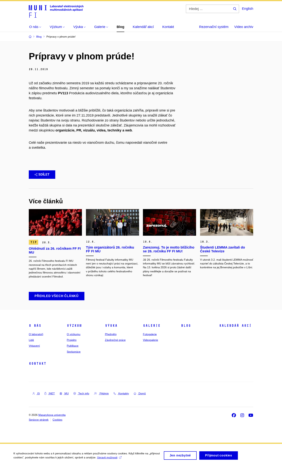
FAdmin (104, 393)
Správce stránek (39, 419)
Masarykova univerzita (52, 414)
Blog (186, 325)
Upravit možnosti (107, 457)
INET (51, 393)
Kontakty (123, 393)
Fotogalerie (150, 334)
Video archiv (243, 27)
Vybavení (34, 345)
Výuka (111, 325)
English (247, 9)
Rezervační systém (213, 27)
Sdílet (43, 174)
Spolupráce (74, 351)
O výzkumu (73, 334)
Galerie (151, 325)
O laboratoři (36, 334)
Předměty (111, 334)
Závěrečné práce (115, 339)
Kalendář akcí (235, 325)
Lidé (31, 339)
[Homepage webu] (56, 11)
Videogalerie (150, 339)
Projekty (72, 339)
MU (66, 393)
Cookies (57, 419)
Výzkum (74, 325)
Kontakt (37, 363)
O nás (35, 325)
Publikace (72, 345)
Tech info (83, 393)
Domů (142, 393)
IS (38, 393)
